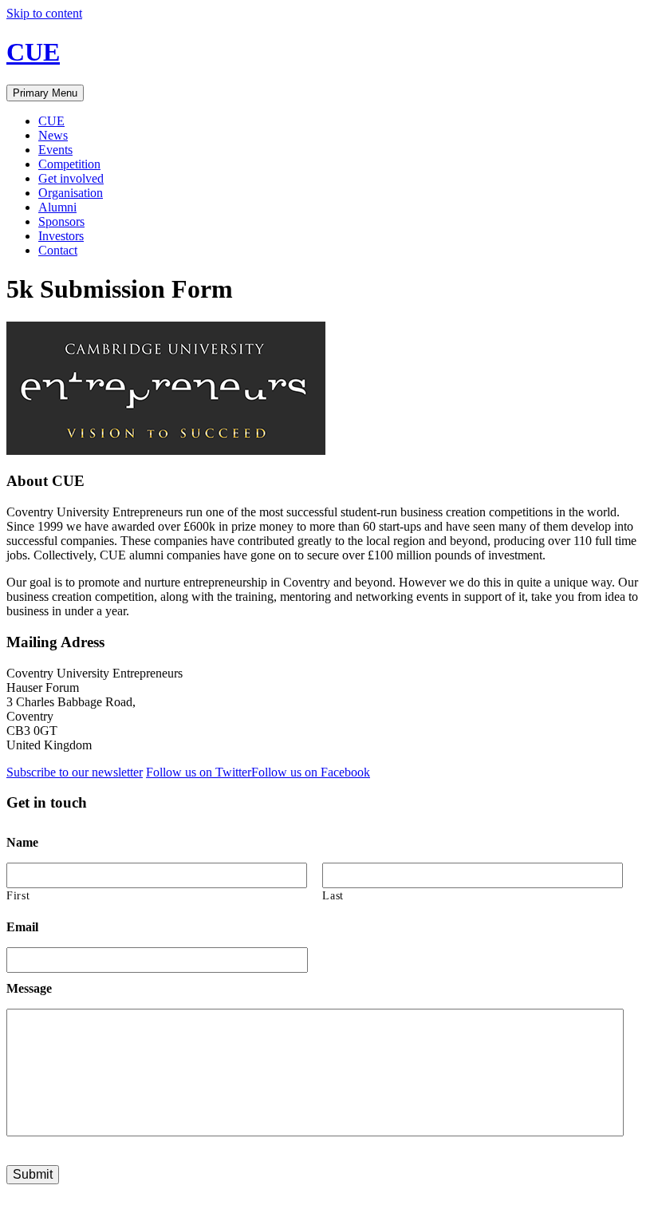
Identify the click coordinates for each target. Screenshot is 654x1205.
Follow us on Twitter (198, 772)
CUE (33, 52)
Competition (69, 164)
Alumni (57, 207)
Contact (57, 250)
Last (333, 896)
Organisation (70, 193)
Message (29, 988)
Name (22, 842)
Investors (61, 236)
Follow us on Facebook (310, 772)
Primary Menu (45, 93)
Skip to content (44, 13)
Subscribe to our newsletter (74, 772)
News (53, 135)
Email (22, 927)
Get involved (71, 178)
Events (55, 149)
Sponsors (61, 221)
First (18, 896)
